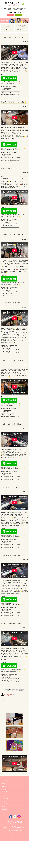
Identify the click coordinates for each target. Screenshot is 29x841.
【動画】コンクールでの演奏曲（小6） (12, 361)
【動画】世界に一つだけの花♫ (10, 487)
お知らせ (3, 700)
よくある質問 (4, 703)
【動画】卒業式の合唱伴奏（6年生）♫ (12, 555)
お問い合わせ (10, 15)
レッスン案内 (5, 781)
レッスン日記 (4, 708)
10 (16, 690)
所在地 (3, 783)
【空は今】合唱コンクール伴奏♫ (10, 303)
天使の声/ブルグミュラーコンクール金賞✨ (13, 102)
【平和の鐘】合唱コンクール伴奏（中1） (13, 235)
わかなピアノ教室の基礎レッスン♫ (11, 623)
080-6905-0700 (7, 88)
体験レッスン (18, 15)
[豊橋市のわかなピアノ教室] (14, 6)
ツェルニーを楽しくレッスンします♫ (12, 37)
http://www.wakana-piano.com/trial (10, 94)
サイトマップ (19, 834)
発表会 (3, 705)
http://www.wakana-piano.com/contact (10, 91)
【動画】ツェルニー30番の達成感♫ (11, 424)
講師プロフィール (6, 786)
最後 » (22, 690)
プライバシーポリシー (10, 834)
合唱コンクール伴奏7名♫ (8, 168)
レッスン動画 (4, 697)
